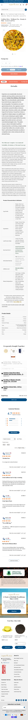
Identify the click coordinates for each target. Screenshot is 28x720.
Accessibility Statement (18, 669)
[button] (1, 4)
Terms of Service (17, 676)
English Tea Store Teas (19, 14)
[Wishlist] (23, 4)
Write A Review (14, 432)
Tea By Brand (11, 14)
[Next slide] (26, 637)
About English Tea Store (18, 658)
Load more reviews (14, 560)
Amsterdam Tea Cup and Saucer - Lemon (7, 636)
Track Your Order (4, 689)
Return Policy (3, 684)
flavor (4, 444)
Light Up (15, 684)
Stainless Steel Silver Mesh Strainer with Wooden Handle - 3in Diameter (13, 373)
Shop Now (14, 611)
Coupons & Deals (4, 693)
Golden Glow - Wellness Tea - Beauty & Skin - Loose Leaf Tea (13, 15)
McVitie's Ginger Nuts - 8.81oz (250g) (12, 387)
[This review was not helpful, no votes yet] (24, 467)
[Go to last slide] (2, 637)
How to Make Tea (17, 301)
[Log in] (20, 4)
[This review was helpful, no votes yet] (21, 467)
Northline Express (17, 687)
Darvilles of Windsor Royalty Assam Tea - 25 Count (12, 380)
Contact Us (3, 682)
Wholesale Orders (17, 667)
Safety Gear (16, 682)
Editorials (16, 662)
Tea (7, 14)
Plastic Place (16, 689)
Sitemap (2, 696)
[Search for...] (26, 10)
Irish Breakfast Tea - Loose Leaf (20, 636)
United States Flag (17, 691)
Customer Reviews (13, 81)
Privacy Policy (16, 674)
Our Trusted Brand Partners (19, 665)
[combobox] (20, 447)
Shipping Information (5, 691)
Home (4, 14)
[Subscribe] (24, 707)
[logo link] (6, 656)
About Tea (16, 660)
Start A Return (4, 687)
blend (8, 444)
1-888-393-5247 (6, 662)
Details (3, 81)
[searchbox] (8, 439)
